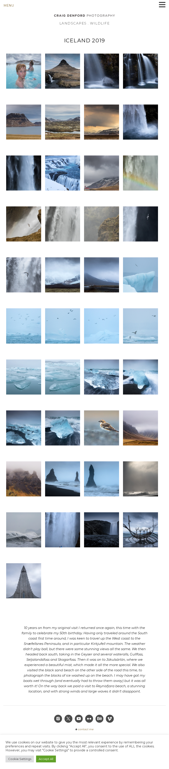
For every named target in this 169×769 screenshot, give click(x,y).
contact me (86, 729)
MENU (9, 5)
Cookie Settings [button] (19, 759)
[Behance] (100, 719)
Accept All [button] (46, 759)
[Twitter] (68, 719)
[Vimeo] (110, 719)
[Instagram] (58, 719)
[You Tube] (79, 719)
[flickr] (89, 719)
